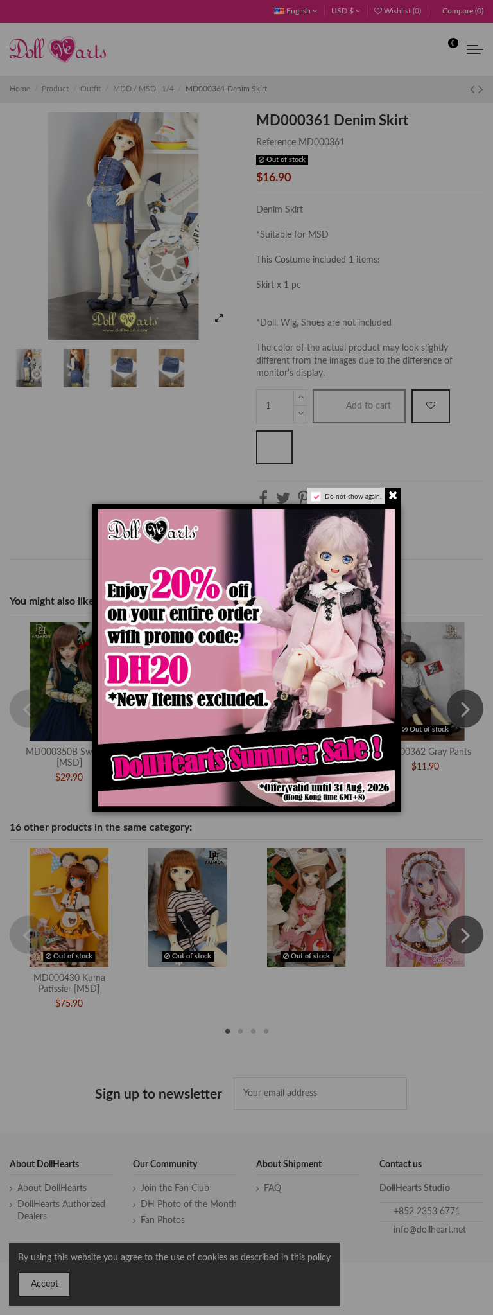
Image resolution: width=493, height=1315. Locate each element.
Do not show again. (353, 496)
